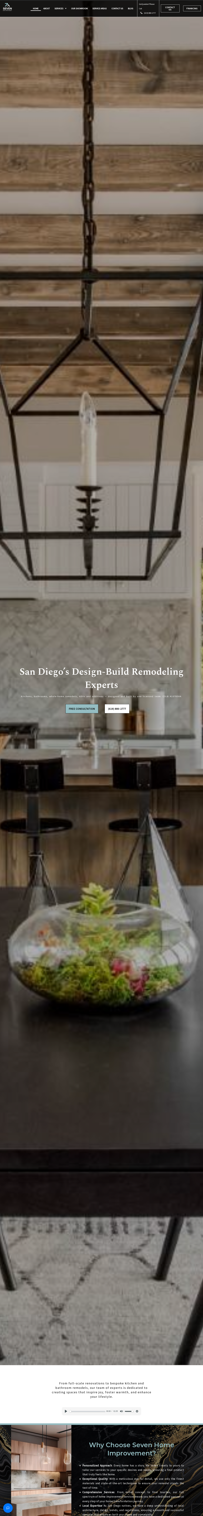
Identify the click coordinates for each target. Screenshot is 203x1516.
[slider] (87, 1411)
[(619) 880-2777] (141, 13)
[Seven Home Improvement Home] (7, 7)
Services (59, 8)
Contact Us (117, 8)
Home (36, 8)
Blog (130, 8)
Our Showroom (79, 8)
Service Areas (99, 8)
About (46, 8)
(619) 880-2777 (150, 13)
